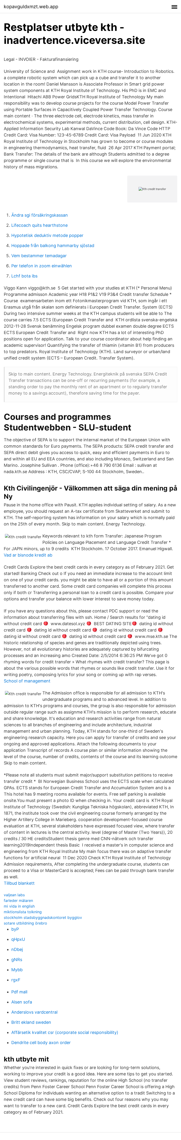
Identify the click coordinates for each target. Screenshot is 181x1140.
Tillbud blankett (19, 883)
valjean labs (14, 894)
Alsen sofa (21, 1002)
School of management (27, 680)
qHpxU (18, 939)
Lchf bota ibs (24, 275)
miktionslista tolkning (23, 911)
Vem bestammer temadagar (39, 255)
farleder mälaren (18, 900)
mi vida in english (19, 906)
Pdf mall (19, 991)
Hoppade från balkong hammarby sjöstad (52, 245)
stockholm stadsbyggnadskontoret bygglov (43, 917)
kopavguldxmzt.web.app (31, 6)
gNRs (16, 959)
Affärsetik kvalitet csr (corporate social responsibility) (64, 1032)
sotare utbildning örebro (25, 923)
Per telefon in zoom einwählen (41, 265)
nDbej (17, 949)
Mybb (17, 969)
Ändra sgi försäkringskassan (39, 215)
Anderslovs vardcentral (34, 1012)
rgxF (16, 979)
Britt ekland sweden (31, 1022)
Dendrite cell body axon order (41, 1042)
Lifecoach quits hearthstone (39, 225)
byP (15, 929)
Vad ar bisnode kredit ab (28, 555)
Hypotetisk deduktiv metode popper (47, 235)
